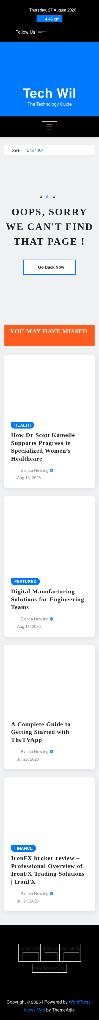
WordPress (79, 1002)
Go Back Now (51, 267)
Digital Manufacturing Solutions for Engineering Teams (47, 599)
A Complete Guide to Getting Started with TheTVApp (41, 732)
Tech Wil (49, 93)
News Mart (34, 1010)
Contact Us (29, 948)
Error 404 (35, 150)
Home (14, 150)
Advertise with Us (49, 968)
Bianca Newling (34, 470)
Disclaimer (70, 948)
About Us (50, 948)
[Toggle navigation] (49, 126)
